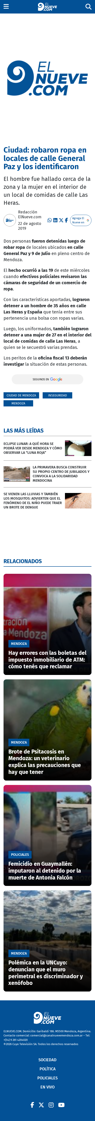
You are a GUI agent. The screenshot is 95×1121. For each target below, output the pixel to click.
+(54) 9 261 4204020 (16, 1040)
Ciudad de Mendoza (21, 395)
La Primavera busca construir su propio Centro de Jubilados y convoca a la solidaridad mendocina (61, 474)
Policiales (47, 1078)
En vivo (47, 1087)
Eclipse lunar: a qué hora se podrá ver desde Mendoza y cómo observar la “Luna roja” (33, 448)
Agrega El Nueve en (78, 220)
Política (48, 1069)
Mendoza (18, 403)
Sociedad (47, 1059)
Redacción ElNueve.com (29, 214)
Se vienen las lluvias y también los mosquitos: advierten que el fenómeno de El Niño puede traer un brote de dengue (33, 500)
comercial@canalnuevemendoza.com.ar (56, 1035)
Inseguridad (57, 395)
